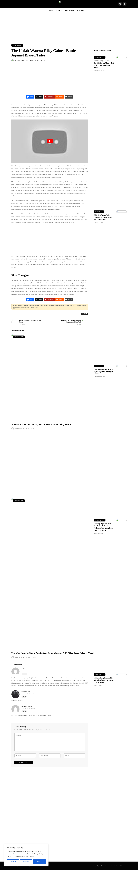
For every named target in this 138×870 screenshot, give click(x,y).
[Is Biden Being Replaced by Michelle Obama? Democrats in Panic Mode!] (121, 749)
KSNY (23, 669)
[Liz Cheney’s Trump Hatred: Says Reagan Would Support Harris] (121, 440)
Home (51, 10)
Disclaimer (123, 865)
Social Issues (80, 10)
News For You (17, 45)
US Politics (58, 10)
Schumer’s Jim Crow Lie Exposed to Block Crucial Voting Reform (41, 424)
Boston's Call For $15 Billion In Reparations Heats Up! (71, 322)
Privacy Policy (95, 865)
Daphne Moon (18, 428)
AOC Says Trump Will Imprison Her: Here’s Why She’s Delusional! (103, 217)
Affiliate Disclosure (114, 865)
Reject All (26, 861)
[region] (26, 855)
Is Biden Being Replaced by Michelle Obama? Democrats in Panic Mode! (104, 680)
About (101, 865)
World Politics (69, 10)
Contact (106, 865)
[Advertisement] (69, 27)
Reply (24, 673)
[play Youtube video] (49, 141)
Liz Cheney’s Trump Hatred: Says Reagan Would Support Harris (104, 371)
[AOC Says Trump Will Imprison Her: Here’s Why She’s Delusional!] (121, 286)
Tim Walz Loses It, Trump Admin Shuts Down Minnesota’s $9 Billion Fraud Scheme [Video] (52, 653)
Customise (13, 861)
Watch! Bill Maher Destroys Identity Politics (30, 322)
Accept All (39, 861)
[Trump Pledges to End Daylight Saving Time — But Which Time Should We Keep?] (121, 131)
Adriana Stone (24, 60)
